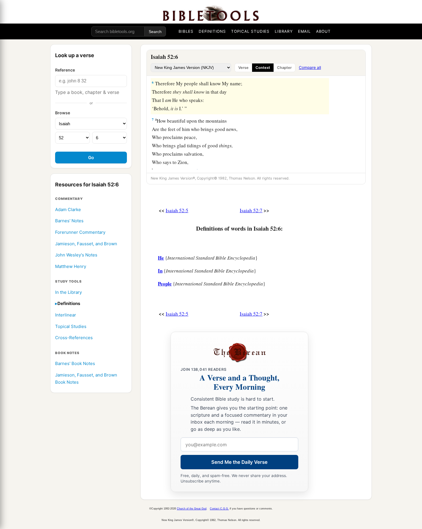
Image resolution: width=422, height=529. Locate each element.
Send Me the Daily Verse (239, 462)
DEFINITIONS (212, 31)
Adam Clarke (68, 209)
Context (262, 67)
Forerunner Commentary (80, 232)
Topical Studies (70, 326)
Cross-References (74, 338)
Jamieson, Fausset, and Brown (86, 243)
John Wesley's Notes (76, 255)
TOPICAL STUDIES (250, 31)
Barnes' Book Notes (75, 363)
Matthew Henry (70, 266)
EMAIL (304, 31)
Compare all (310, 67)
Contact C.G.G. (219, 508)
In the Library (68, 292)
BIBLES (186, 31)
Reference (65, 69)
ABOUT (323, 31)
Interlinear (65, 315)
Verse (243, 67)
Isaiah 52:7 (251, 210)
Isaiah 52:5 (177, 210)
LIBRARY (284, 31)
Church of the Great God (191, 508)
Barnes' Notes (69, 221)
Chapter (284, 67)
